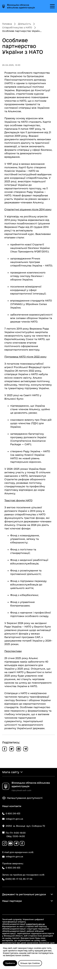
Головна (7, 23)
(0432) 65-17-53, (13, 879)
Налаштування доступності (25, 797)
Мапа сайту (10, 772)
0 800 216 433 (13, 867)
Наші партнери (12, 900)
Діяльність (24, 23)
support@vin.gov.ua (35, 924)
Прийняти (10, 963)
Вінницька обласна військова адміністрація (21, 6)
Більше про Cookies (30, 963)
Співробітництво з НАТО (17, 27)
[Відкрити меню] (52, 6)
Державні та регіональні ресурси (24, 894)
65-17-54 (27, 879)
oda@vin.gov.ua (14, 856)
